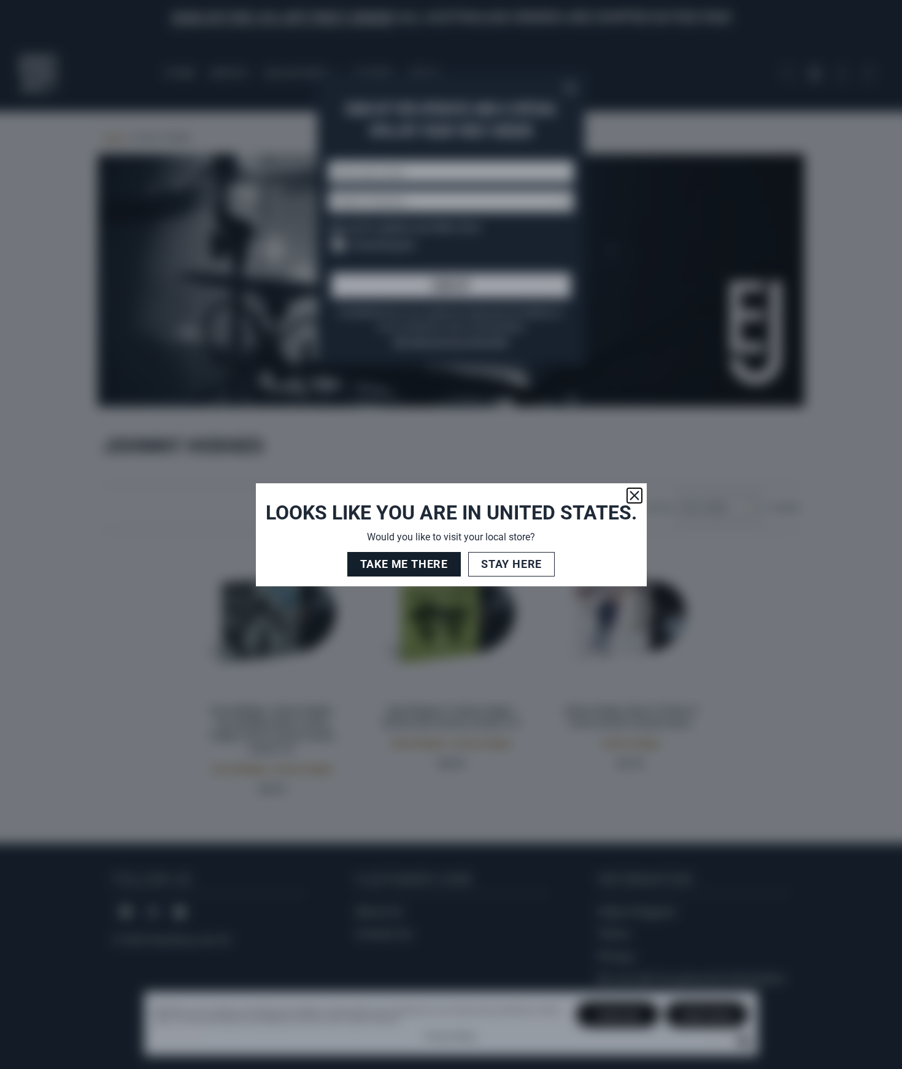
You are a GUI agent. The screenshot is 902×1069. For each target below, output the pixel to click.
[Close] (634, 495)
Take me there (404, 563)
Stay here (511, 563)
